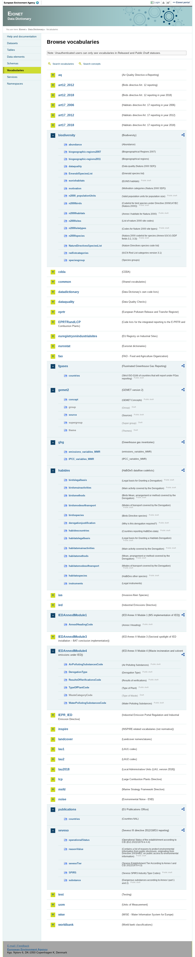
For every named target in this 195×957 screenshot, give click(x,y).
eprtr (61, 312)
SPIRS (72, 872)
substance (75, 880)
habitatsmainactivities (81, 548)
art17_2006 (66, 105)
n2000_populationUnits (82, 195)
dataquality (75, 166)
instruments (76, 583)
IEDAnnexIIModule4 (72, 650)
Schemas (12, 63)
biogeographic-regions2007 (85, 151)
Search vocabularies (63, 64)
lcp (60, 779)
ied (60, 605)
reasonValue (76, 849)
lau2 (61, 759)
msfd (62, 789)
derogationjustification (82, 523)
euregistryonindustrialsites (77, 336)
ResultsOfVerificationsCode (85, 679)
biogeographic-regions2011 (85, 159)
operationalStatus (79, 839)
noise (62, 799)
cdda (62, 271)
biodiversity (66, 135)
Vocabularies (15, 70)
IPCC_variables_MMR (81, 459)
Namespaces (15, 83)
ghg (61, 442)
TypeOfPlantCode (79, 687)
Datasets (12, 43)
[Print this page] (164, 3)
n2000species (77, 235)
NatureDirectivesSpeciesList (85, 245)
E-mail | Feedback (18, 945)
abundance (75, 144)
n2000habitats (77, 213)
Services (12, 76)
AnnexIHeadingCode (81, 624)
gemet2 (63, 390)
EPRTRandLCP (69, 322)
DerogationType (78, 672)
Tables (11, 49)
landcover (65, 739)
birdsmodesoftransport (82, 505)
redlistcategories (78, 253)
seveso (63, 830)
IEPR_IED (65, 715)
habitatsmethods (78, 556)
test (61, 894)
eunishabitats (77, 180)
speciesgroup (77, 260)
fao (60, 356)
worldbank (66, 924)
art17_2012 (66, 115)
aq (60, 75)
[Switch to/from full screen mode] (169, 3)
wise (61, 914)
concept (73, 399)
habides (64, 470)
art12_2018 (66, 95)
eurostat (64, 346)
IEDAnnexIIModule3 (72, 636)
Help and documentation (22, 36)
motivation (75, 188)
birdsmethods (77, 495)
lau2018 (64, 769)
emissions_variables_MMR (84, 451)
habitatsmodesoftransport (84, 565)
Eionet (22, 29)
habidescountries (79, 530)
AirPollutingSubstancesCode (86, 664)
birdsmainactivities (80, 487)
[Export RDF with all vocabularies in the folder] (183, 135)
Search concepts (92, 64)
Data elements (16, 56)
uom (61, 904)
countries (74, 375)
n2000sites (75, 220)
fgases (63, 366)
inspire (63, 729)
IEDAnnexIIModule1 (72, 615)
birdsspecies (76, 515)
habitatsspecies (78, 575)
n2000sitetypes (77, 228)
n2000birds (75, 203)
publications (67, 809)
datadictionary (68, 291)
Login (157, 2)
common (64, 281)
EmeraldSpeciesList (80, 173)
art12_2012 (66, 85)
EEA (22, 3)
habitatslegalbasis (79, 538)
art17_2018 (66, 125)
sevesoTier (75, 863)
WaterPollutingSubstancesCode (87, 702)
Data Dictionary (36, 29)
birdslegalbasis (78, 480)
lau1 (61, 749)
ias (60, 595)
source (73, 414)
